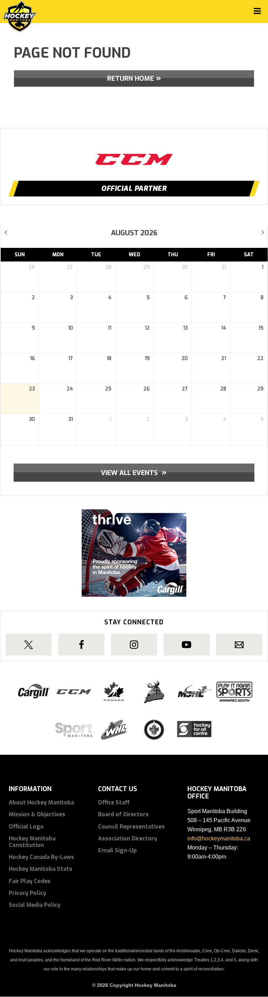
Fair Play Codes (30, 881)
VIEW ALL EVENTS (134, 472)
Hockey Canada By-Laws (41, 857)
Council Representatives (131, 826)
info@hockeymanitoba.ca (218, 838)
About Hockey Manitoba (41, 802)
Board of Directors (123, 814)
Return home (130, 78)
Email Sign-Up (117, 850)
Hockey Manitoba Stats (40, 869)
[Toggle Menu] (257, 11)
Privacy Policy (27, 893)
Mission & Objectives (37, 814)
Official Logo (26, 826)
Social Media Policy (34, 905)
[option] (134, 152)
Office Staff (114, 802)
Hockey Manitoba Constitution (32, 842)
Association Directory (127, 838)
